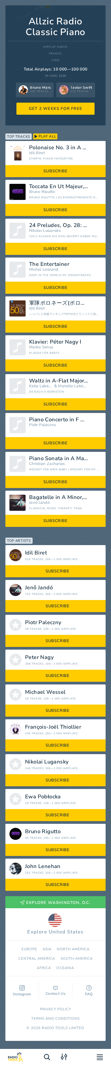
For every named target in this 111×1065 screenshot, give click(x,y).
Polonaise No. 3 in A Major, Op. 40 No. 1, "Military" (65, 147)
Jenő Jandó (39, 502)
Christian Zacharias (47, 463)
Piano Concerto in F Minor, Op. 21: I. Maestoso (65, 419)
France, (55, 53)
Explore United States (55, 932)
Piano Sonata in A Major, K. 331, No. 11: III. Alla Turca (65, 458)
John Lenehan (43, 866)
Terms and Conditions (55, 1018)
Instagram (22, 994)
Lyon (55, 60)
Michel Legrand (43, 269)
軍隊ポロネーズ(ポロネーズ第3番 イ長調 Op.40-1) (65, 303)
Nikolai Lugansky (45, 230)
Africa (44, 968)
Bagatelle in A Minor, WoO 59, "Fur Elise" (65, 497)
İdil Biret (37, 152)
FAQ (89, 994)
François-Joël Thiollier (53, 727)
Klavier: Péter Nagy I (55, 342)
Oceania (65, 968)
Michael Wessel (45, 692)
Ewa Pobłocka (43, 796)
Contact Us (55, 993)
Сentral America (36, 958)
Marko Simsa (41, 347)
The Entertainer (49, 264)
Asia (47, 949)
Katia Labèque (41, 386)
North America (73, 949)
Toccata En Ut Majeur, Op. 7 (64, 186)
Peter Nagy (39, 657)
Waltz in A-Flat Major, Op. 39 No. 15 (65, 380)
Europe (29, 949)
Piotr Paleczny (42, 424)
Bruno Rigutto (42, 191)
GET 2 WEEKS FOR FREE (55, 108)
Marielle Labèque (72, 386)
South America (77, 958)
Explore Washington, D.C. (58, 902)
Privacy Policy (55, 1009)
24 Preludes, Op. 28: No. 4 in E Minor (65, 225)
